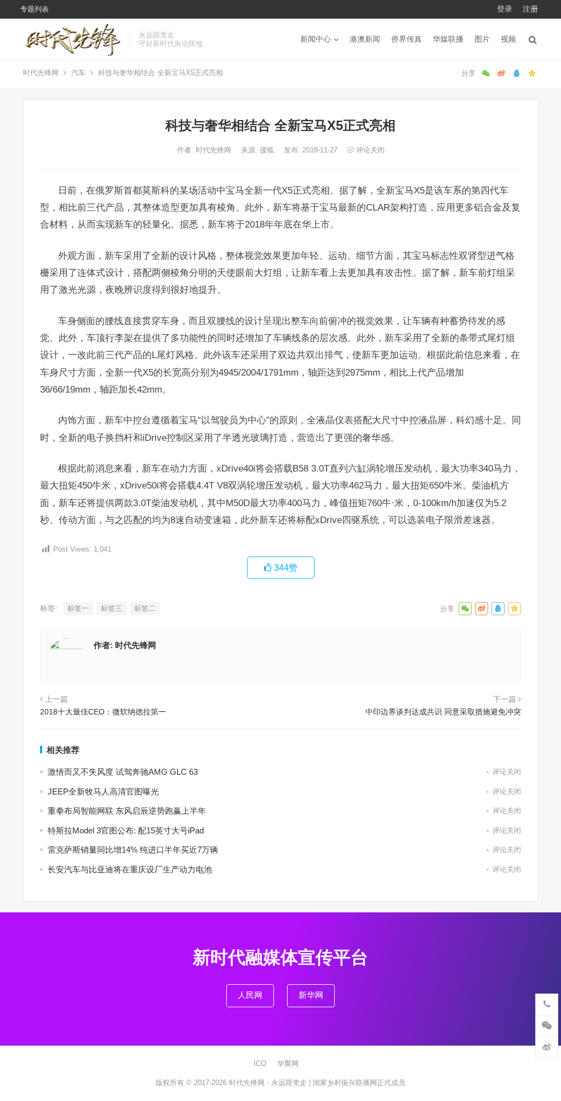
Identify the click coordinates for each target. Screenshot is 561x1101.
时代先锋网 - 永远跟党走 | (271, 1083)
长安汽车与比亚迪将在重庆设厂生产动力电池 (130, 869)
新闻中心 (315, 39)
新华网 (311, 995)
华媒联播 (448, 39)
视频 (508, 39)
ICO (260, 1063)
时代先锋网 (41, 73)
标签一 (78, 608)
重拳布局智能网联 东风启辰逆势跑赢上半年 (127, 810)
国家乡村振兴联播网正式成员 (359, 1083)
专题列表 (34, 9)
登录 (504, 8)
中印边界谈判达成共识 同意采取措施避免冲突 (443, 711)
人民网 (250, 995)
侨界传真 (406, 39)
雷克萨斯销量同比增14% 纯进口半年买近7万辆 (133, 849)
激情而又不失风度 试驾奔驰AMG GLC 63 (123, 771)
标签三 (111, 608)
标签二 (145, 608)
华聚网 (288, 1063)
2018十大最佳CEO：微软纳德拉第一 (103, 711)
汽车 (78, 73)
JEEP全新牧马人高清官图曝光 (103, 791)
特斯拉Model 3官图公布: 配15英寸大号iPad (126, 830)
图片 (482, 39)
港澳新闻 (365, 39)
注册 (530, 8)
